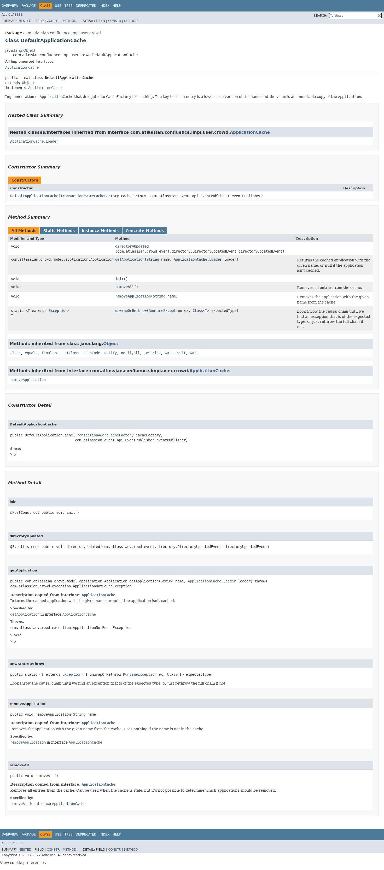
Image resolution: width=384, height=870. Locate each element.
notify (110, 353)
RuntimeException (165, 310)
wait (169, 353)
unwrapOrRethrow (131, 310)
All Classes (12, 14)
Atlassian (49, 855)
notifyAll (130, 353)
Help (117, 6)
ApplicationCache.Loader (34, 141)
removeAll (124, 287)
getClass (70, 353)
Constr (53, 21)
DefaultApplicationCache (34, 196)
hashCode (91, 353)
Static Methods (59, 231)
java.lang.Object (20, 50)
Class (198, 310)
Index (104, 6)
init (119, 279)
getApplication (129, 259)
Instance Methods (100, 231)
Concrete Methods (145, 231)
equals (31, 353)
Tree (69, 6)
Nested (25, 21)
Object (28, 83)
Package (28, 6)
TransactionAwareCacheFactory (89, 196)
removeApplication (133, 296)
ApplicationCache (22, 67)
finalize (50, 353)
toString (152, 353)
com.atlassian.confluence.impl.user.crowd (62, 33)
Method (69, 21)
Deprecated (86, 6)
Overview (10, 6)
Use (58, 6)
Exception (58, 310)
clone (15, 353)
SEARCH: (320, 15)
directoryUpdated (132, 246)
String (153, 259)
